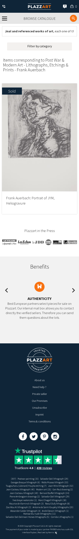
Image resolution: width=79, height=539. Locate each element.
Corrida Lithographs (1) (62, 516)
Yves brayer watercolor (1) (25, 500)
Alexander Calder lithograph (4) (25, 510)
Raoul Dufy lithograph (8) (57, 503)
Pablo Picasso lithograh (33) (55, 482)
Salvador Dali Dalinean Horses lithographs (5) (27, 516)
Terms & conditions (40, 421)
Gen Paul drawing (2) (63, 489)
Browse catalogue (39, 18)
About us (39, 380)
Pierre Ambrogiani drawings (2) (25, 496)
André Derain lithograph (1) (55, 510)
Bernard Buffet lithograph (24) (54, 493)
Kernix (51, 532)
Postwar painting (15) (28, 478)
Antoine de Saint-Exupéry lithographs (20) (53, 507)
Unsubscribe (39, 407)
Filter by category (39, 46)
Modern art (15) (43, 489)
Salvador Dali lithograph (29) (54, 478)
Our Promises (39, 401)
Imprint (39, 414)
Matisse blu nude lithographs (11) (39, 513)
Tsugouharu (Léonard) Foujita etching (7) (26, 485)
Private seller (39, 394)
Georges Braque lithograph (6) (25, 482)
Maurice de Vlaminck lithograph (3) (26, 503)
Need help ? (39, 387)
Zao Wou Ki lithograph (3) (18, 507)
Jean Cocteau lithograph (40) (20, 489)
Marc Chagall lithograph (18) (52, 500)
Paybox (33, 532)
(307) (13, 478)
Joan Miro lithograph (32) (60, 485)
